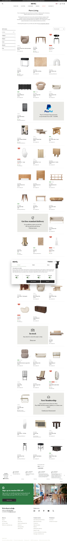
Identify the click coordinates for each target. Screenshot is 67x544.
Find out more (33, 228)
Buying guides (21, 526)
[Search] (2, 3)
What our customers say (7, 525)
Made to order (36, 530)
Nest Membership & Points (39, 519)
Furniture (15, 6)
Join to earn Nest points (6, 0)
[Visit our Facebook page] (39, 510)
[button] (11, 475)
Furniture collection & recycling (40, 532)
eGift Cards (20, 528)
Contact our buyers (53, 521)
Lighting (23, 6)
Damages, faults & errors (39, 533)
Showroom (20, 521)
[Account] (60, 3)
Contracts (51, 6)
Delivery (35, 526)
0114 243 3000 (10, 510)
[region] (37, 475)
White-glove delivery (38, 528)
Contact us (36, 523)
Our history (4, 521)
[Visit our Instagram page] (34, 510)
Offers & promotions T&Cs (44, 540)
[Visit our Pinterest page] (43, 510)
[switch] (28, 277)
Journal (19, 519)
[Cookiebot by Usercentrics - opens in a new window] (48, 261)
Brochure (20, 525)
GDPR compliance (34, 540)
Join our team (5, 523)
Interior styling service (22, 523)
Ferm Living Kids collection (43, 23)
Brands (37, 6)
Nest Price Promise (37, 521)
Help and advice (37, 525)
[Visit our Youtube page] (48, 510)
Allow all (47, 281)
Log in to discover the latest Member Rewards (33, 0)
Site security (26, 540)
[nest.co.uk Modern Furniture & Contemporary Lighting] (33, 3)
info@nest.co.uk (12, 511)
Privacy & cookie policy (18, 540)
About (3, 519)
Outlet (44, 6)
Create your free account (48, 410)
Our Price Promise (61, 0)
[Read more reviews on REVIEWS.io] (6, 478)
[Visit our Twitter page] (53, 510)
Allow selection (33, 281)
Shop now (33, 340)
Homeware (30, 6)
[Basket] (64, 3)
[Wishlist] (62, 3)
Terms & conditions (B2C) (7, 540)
